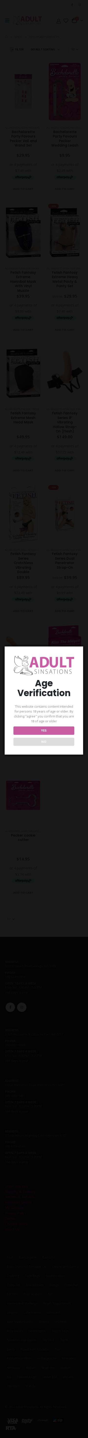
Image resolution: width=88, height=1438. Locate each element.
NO (43, 741)
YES (44, 730)
